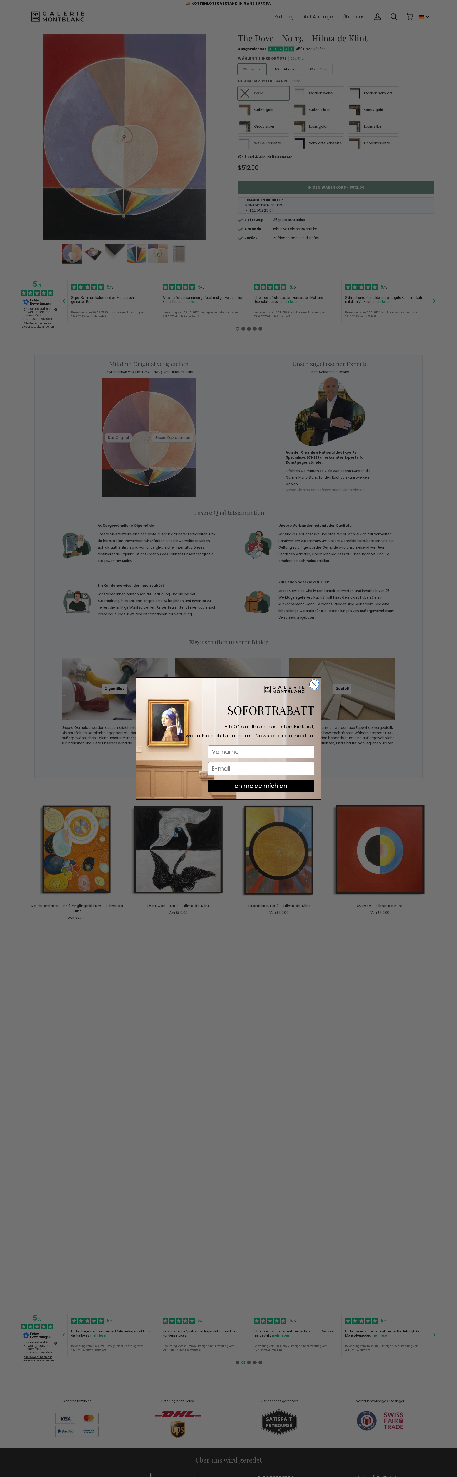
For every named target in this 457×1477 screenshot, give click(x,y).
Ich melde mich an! (261, 786)
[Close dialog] (314, 684)
